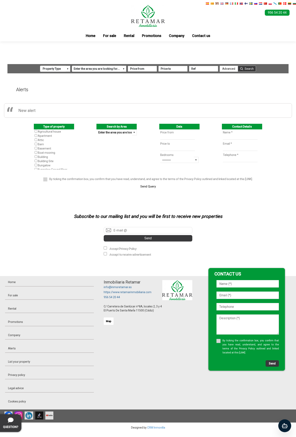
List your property (19, 361)
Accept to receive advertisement (130, 254)
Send (148, 238)
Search (249, 68)
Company (176, 36)
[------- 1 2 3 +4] (179, 160)
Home (90, 36)
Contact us (201, 36)
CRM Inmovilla (156, 427)
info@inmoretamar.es (118, 287)
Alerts (12, 348)
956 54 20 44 (112, 297)
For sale (109, 36)
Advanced (228, 68)
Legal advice (16, 388)
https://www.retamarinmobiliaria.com (127, 292)
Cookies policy (17, 401)
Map (108, 321)
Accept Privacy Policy (122, 248)
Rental (129, 36)
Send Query (148, 186)
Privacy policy (16, 375)
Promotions (151, 36)
